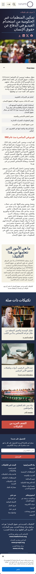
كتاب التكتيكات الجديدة (11, 482)
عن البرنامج (12, 498)
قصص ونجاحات (29, 511)
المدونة (32, 508)
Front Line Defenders (25, 375)
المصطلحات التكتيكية (9, 478)
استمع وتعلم (30, 495)
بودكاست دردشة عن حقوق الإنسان (28, 499)
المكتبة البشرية (28, 337)
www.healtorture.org (18, 536)
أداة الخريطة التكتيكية (28, 482)
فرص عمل (12, 509)
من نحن (13, 495)
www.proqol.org (18, 542)
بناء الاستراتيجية (29, 465)
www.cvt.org (18, 548)
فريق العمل (12, 505)
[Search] (14, 4)
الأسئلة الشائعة (11, 502)
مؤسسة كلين (28, 412)
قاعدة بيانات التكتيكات (8, 474)
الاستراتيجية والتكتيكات (12, 469)
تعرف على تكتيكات (26, 12)
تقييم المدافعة (30, 479)
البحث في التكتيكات (9, 465)
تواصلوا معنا (12, 512)
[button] (3, 556)
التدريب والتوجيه (29, 475)
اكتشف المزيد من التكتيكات (18, 424)
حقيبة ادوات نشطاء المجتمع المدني (28, 487)
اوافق (18, 569)
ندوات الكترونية (30, 504)
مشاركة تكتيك (11, 487)
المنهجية (32, 468)
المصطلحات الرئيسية (28, 472)
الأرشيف (32, 515)
